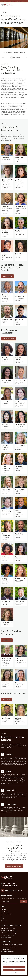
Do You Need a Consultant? (8, 935)
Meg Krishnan (20, 490)
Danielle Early (6, 380)
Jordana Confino (18, 719)
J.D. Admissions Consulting (8, 928)
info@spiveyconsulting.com (13, 890)
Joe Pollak (5, 445)
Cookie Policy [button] (7, 962)
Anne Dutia (5, 357)
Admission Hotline (6, 937)
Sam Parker (19, 557)
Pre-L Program (6, 699)
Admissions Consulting (9, 338)
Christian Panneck (5, 232)
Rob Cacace (6, 718)
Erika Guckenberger (20, 402)
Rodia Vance (6, 557)
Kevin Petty (19, 467)
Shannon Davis (20, 578)
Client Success (5, 912)
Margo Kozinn (20, 683)
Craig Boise (5, 295)
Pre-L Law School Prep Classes (9, 930)
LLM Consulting (7, 640)
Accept (14, 966)
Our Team (3, 909)
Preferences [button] (12, 964)
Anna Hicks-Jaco (19, 158)
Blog (2, 916)
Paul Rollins (19, 534)
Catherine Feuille (18, 358)
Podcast (3, 918)
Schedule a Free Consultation (14, 866)
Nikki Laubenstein (6, 535)
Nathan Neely (6, 511)
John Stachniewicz (19, 296)
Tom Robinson (20, 601)
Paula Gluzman (20, 207)
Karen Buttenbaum (6, 467)
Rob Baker (18, 231)
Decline (14, 969)
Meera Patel (19, 254)
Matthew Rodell (7, 319)
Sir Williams (6, 601)
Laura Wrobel (6, 490)
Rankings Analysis (6, 949)
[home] (6, 4)
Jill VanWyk (6, 683)
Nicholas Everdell (18, 512)
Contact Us (4, 921)
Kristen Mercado (18, 180)
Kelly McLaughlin (19, 659)
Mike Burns (5, 207)
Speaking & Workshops (7, 951)
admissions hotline (18, 1)
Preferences (14, 972)
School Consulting (7, 276)
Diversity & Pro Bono (6, 914)
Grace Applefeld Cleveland (7, 180)
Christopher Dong (19, 320)
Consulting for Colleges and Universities (11, 944)
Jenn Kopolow (20, 424)
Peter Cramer (6, 658)
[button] (26, 5)
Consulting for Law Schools (8, 947)
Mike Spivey (6, 158)
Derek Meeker (20, 380)
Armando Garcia (5, 255)
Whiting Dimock (7, 622)
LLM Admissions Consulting (8, 933)
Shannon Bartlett (5, 579)
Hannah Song (6, 424)
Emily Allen (5, 401)
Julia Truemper (20, 445)
